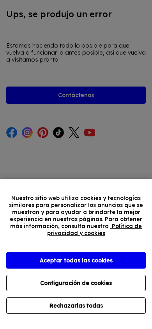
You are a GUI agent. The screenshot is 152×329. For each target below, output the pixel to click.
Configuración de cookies (76, 283)
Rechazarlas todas (76, 305)
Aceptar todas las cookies (76, 260)
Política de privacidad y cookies (94, 230)
